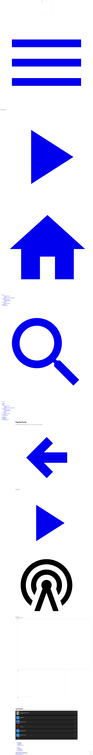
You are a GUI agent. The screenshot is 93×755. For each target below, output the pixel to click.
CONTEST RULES (7, 303)
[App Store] (4, 418)
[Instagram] (4, 417)
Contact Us (4, 304)
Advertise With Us (5, 305)
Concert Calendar (7, 299)
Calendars (3, 298)
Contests (3, 302)
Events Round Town (7, 300)
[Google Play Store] (5, 419)
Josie (5, 296)
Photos (5, 301)
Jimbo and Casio (7, 295)
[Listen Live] (47, 522)
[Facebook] (4, 416)
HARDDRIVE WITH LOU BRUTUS (9, 297)
